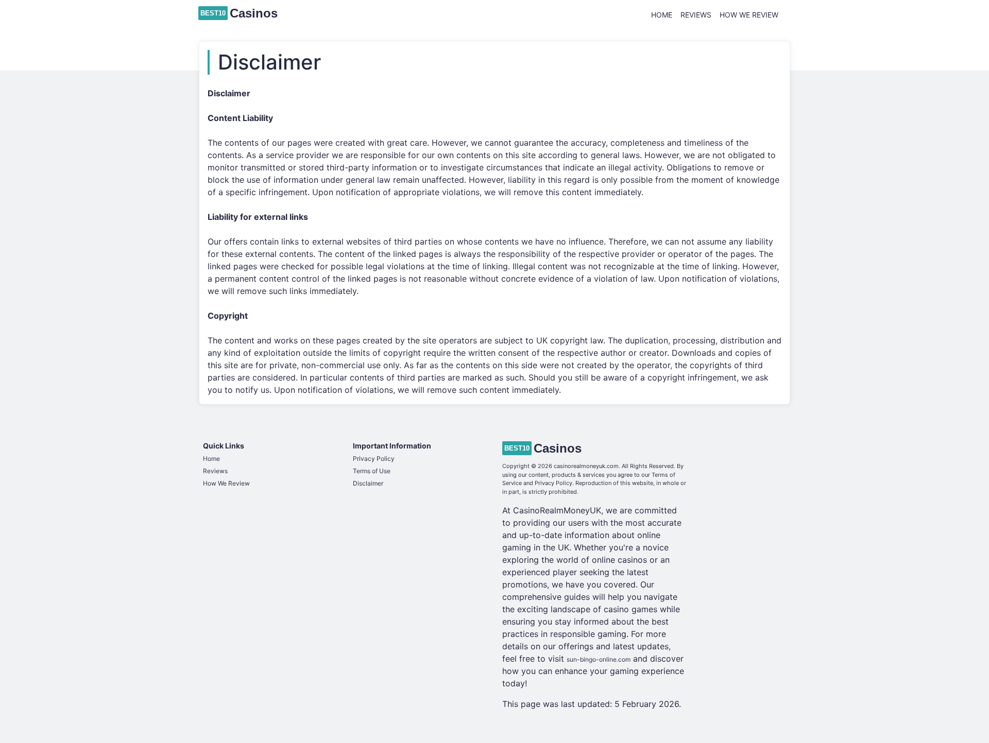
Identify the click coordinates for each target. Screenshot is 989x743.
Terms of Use (371, 471)
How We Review (749, 14)
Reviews (695, 14)
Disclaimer (368, 483)
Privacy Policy (374, 458)
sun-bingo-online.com (598, 659)
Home (661, 14)
